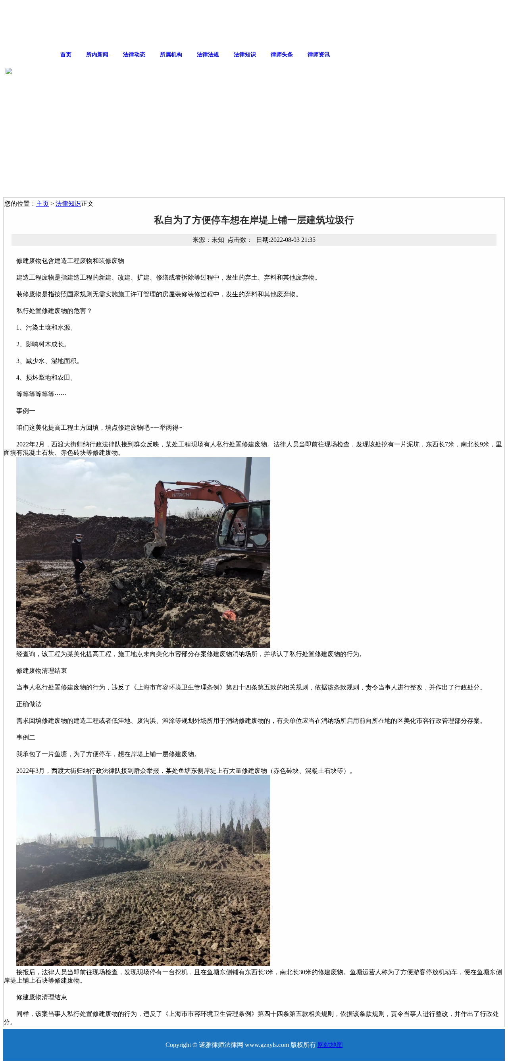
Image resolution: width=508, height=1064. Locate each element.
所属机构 (171, 55)
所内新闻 (97, 55)
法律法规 (208, 55)
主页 (42, 203)
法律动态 (134, 55)
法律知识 (245, 55)
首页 (65, 55)
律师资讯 (319, 55)
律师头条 (282, 55)
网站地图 (330, 1044)
